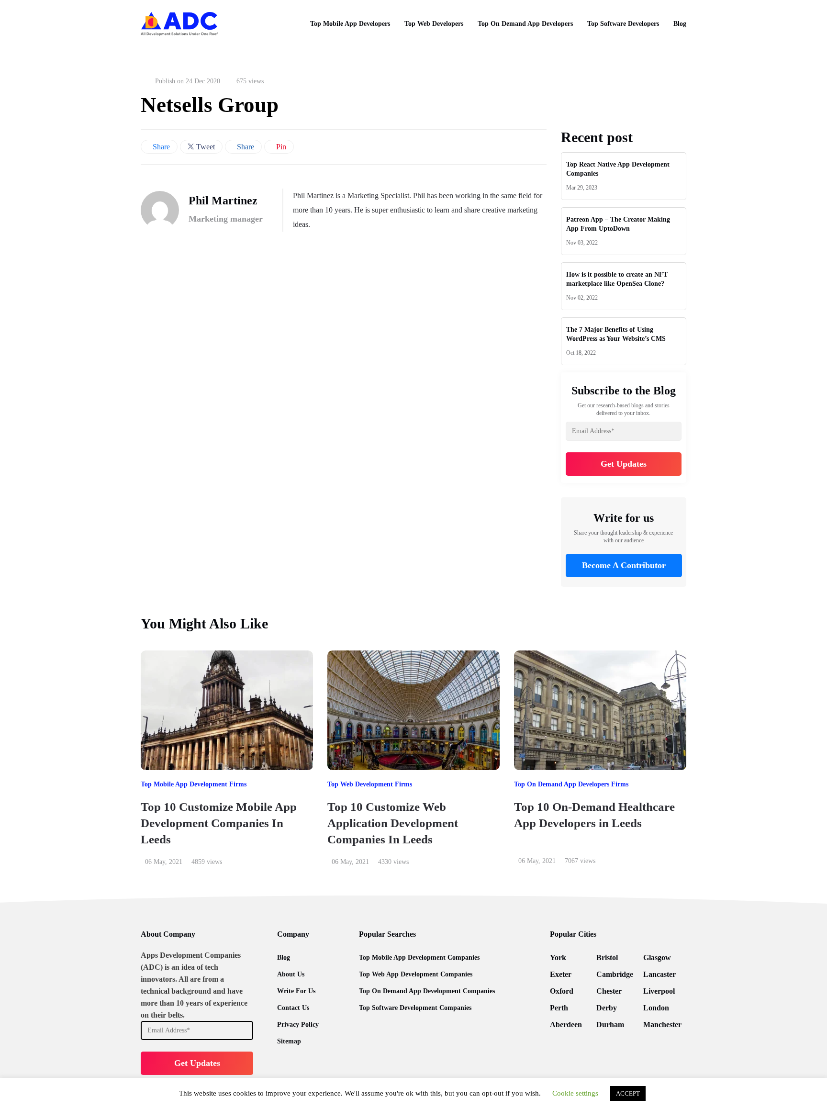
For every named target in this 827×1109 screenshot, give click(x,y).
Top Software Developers (623, 23)
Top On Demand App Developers (525, 23)
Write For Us (296, 991)
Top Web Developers (433, 23)
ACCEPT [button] (628, 1093)
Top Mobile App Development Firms (193, 784)
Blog (679, 23)
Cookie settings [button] (575, 1093)
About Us (290, 974)
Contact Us (293, 1007)
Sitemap (289, 1041)
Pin (280, 147)
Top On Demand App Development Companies (427, 991)
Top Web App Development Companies (415, 974)
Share (160, 147)
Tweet (204, 147)
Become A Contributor (623, 565)
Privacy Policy (298, 1024)
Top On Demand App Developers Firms (571, 784)
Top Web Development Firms (369, 784)
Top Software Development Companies (415, 1007)
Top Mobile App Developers (350, 23)
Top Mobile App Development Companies (419, 957)
